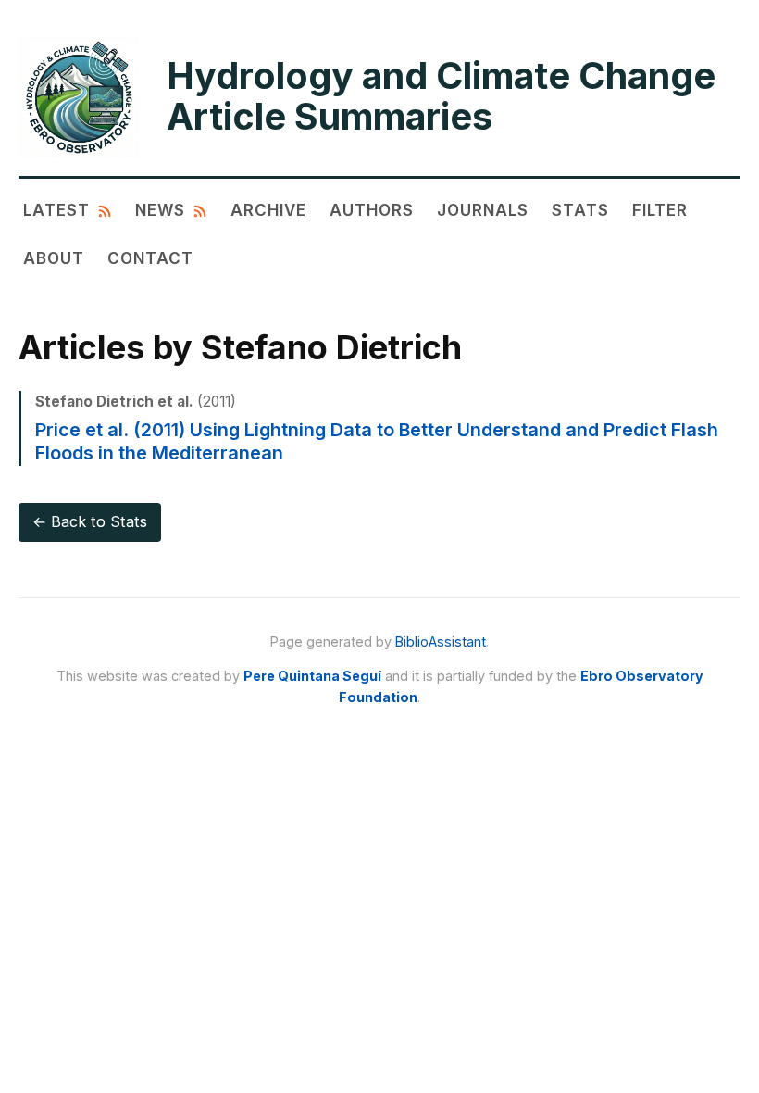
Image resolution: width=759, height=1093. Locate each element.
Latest (56, 210)
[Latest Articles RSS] (104, 209)
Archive (268, 210)
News (160, 210)
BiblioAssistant (440, 641)
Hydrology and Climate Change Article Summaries (441, 96)
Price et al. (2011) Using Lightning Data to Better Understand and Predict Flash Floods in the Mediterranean (376, 442)
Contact (150, 258)
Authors (372, 210)
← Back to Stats (89, 521)
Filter (660, 210)
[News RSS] (200, 209)
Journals (483, 210)
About (53, 258)
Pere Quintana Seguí (312, 676)
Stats (580, 210)
